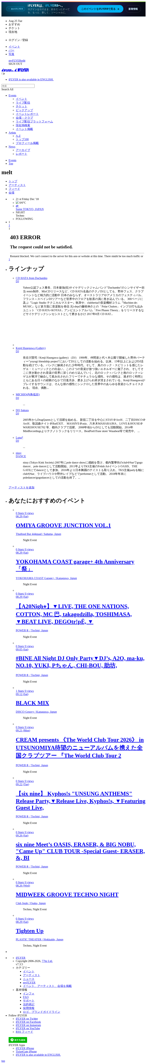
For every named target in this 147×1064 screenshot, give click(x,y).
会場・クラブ (24, 117)
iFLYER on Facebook (28, 1021)
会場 (11, 192)
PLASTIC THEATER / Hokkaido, (39, 939)
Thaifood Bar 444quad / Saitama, (38, 534)
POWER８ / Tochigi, (32, 630)
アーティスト (17, 185)
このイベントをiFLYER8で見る (100, 9)
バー (11, 50)
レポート (21, 153)
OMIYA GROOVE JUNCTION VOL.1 (63, 525)
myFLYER (15, 60)
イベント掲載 (24, 129)
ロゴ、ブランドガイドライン (41, 1011)
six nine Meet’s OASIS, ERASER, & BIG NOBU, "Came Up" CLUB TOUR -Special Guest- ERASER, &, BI (80, 851)
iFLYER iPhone (25, 1048)
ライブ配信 (23, 102)
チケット (21, 106)
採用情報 (28, 1008)
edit (23, 60)
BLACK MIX (32, 703)
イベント (14, 46)
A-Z (18, 135)
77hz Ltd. (47, 961)
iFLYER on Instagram (28, 1025)
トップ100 (22, 139)
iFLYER (20, 957)
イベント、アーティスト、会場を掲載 (47, 985)
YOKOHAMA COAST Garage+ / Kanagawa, (46, 578)
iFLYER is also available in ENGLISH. (31, 79)
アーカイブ (23, 150)
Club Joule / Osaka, (31, 903)
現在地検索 (23, 125)
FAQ (26, 997)
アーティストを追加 (21, 487)
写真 (11, 54)
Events (12, 95)
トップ (13, 181)
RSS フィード (24, 1031)
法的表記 (28, 1004)
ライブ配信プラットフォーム (34, 121)
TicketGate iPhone (26, 1051)
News (12, 146)
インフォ (28, 993)
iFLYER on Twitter (27, 1018)
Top (11, 163)
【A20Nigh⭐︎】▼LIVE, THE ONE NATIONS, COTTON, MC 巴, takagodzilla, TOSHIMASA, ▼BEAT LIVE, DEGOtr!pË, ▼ (74, 614)
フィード (14, 188)
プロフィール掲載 (27, 143)
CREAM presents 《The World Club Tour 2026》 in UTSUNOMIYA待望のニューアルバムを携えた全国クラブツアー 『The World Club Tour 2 (80, 747)
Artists (12, 132)
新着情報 (133, 8)
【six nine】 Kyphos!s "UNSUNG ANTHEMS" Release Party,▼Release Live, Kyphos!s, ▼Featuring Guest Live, (80, 800)
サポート (28, 1000)
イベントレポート (27, 113)
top (3, 1060)
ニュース (28, 978)
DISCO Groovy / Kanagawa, (36, 711)
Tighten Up (30, 931)
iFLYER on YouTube (28, 1028)
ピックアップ (24, 110)
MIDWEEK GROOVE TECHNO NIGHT (67, 894)
